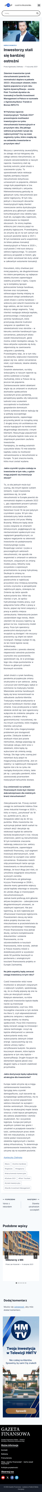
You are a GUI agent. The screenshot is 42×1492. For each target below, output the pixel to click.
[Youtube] (3, 1477)
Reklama (4, 1454)
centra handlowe (19, 1164)
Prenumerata (6, 1458)
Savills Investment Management (17, 1188)
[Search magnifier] (37, 13)
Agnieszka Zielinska (15, 67)
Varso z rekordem (9, 1203)
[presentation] (21, 1243)
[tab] (16, 1283)
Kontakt (4, 1450)
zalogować (19, 1307)
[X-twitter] (7, 1477)
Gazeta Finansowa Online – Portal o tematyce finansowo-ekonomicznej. (13, 1440)
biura (7, 1164)
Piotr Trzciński (24, 1178)
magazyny (19, 1169)
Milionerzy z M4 (14, 1260)
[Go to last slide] (6, 1256)
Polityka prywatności (9, 1467)
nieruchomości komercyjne (15, 1173)
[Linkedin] (17, 1477)
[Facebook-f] (12, 1477)
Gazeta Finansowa (15, 1432)
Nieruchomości (10, 45)
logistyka (8, 1169)
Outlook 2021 (10, 1178)
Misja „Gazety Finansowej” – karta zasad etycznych (17, 1463)
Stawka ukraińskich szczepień (33, 1205)
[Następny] (35, 1256)
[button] (39, 5)
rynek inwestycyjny (12, 1183)
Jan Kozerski (14, 1264)
